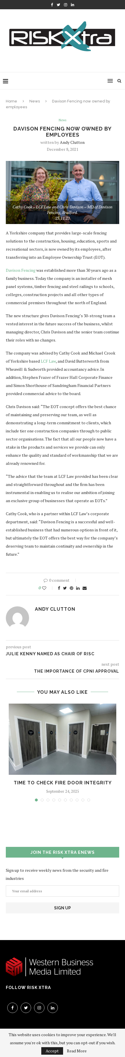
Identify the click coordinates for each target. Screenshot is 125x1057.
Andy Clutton (72, 142)
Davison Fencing (20, 270)
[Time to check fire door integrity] (62, 739)
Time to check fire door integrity (63, 783)
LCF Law (48, 361)
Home (11, 101)
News (34, 101)
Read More (77, 1051)
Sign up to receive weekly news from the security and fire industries (57, 874)
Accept (52, 1051)
